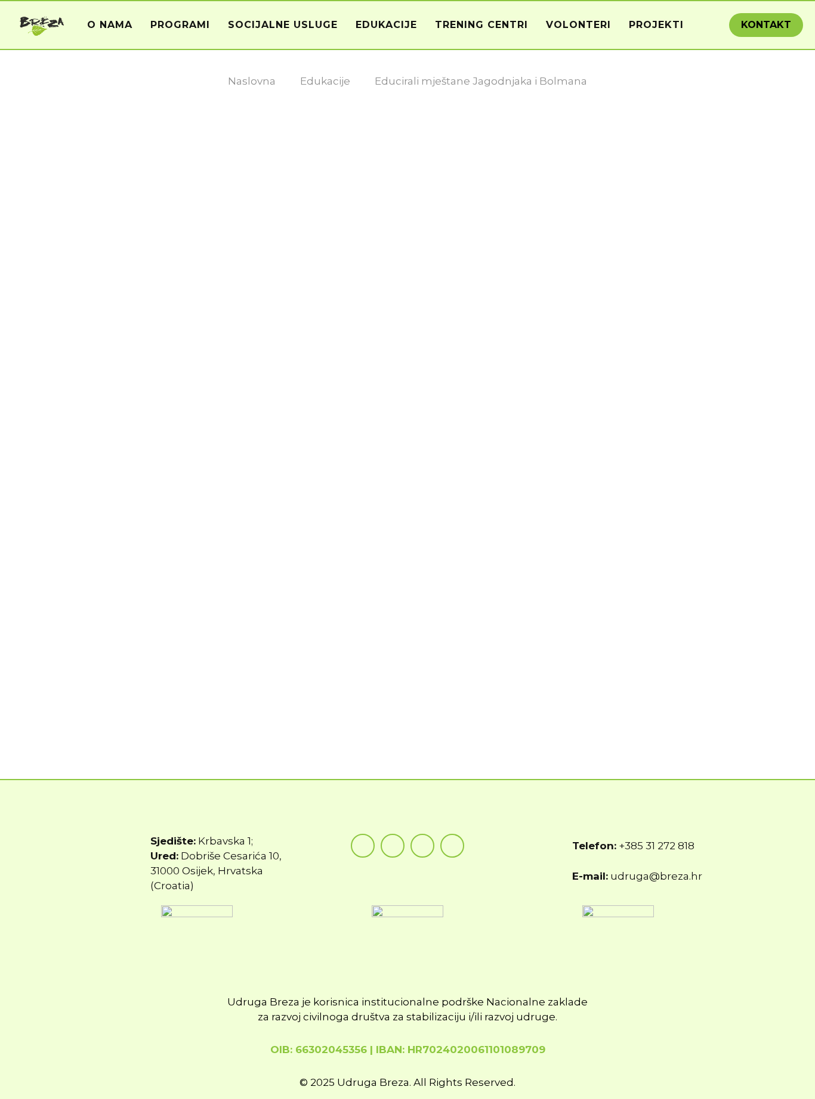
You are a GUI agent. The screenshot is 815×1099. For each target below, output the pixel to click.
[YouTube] (422, 846)
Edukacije (325, 81)
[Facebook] (363, 846)
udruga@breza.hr (656, 876)
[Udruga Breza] (42, 25)
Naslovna (252, 81)
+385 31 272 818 (656, 846)
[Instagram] (393, 846)
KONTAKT (766, 24)
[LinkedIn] (452, 846)
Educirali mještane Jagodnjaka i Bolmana (481, 81)
